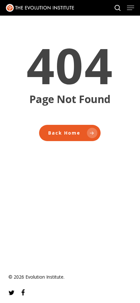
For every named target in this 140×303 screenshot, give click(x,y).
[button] (130, 8)
